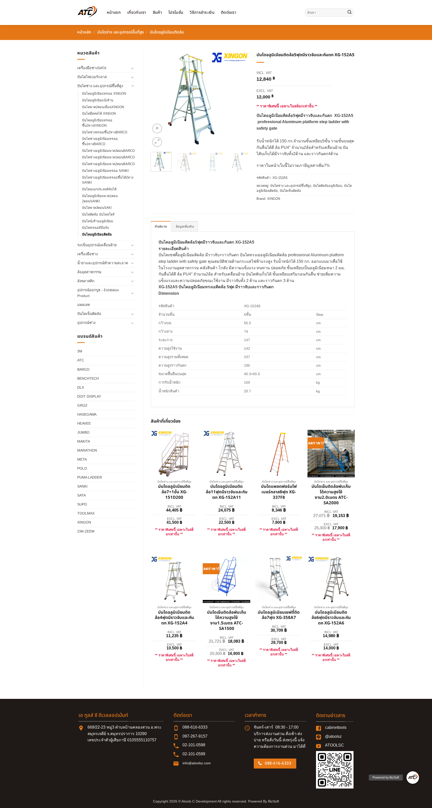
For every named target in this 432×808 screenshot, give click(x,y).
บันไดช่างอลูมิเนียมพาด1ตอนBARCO (108, 157)
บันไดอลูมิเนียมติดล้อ (167, 32)
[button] (157, 128)
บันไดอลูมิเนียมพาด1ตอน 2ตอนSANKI (100, 198)
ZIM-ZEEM (85, 531)
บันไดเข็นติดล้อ (89, 314)
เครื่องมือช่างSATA (91, 68)
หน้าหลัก (84, 32)
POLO (82, 468)
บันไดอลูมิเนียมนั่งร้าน (97, 100)
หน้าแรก (114, 12)
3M (79, 351)
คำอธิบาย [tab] (161, 226)
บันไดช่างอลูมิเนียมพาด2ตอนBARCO (108, 164)
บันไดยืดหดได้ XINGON (99, 113)
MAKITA (83, 441)
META (82, 459)
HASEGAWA (86, 414)
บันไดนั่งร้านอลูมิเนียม (97, 221)
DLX (80, 387)
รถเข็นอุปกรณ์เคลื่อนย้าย (96, 245)
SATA (81, 495)
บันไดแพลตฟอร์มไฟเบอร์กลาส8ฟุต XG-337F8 (279, 492)
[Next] (240, 99)
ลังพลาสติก (85, 281)
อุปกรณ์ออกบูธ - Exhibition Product (98, 293)
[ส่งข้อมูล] (349, 12)
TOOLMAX (85, 513)
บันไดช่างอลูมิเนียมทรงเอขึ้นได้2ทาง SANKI (107, 180)
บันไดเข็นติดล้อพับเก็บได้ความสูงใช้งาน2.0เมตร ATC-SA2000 (331, 495)
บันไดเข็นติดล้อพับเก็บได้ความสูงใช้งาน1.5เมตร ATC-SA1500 (226, 621)
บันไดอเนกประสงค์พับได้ (99, 189)
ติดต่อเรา (228, 12)
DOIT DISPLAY (89, 396)
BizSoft (273, 801)
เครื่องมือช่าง (87, 254)
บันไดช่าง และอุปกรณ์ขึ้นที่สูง (120, 32)
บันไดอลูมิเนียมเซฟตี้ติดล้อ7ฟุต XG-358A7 (279, 615)
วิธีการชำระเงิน (202, 12)
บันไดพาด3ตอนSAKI (97, 208)
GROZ (82, 405)
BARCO (83, 369)
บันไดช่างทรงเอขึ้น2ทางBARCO (104, 132)
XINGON (84, 522)
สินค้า (157, 12)
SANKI (82, 486)
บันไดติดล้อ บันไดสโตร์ (98, 214)
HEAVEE (84, 423)
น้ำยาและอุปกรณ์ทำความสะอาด (102, 263)
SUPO (82, 504)
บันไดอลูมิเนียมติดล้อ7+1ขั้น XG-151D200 (174, 492)
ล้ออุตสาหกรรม (89, 272)
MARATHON (87, 450)
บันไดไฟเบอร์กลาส (92, 77)
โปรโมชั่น (175, 12)
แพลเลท (83, 305)
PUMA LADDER (89, 477)
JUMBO (83, 432)
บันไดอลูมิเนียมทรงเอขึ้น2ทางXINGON (97, 122)
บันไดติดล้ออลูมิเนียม (327, 186)
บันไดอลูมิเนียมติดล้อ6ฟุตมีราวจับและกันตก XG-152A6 (331, 618)
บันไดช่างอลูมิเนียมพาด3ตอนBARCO (108, 151)
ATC (80, 360)
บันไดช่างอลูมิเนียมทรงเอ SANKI (105, 171)
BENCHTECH (88, 378)
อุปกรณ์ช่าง (86, 323)
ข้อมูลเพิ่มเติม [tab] (185, 226)
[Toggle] (133, 68)
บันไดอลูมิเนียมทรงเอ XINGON (104, 93)
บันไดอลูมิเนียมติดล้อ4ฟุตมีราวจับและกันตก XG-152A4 (174, 618)
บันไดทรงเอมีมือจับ (95, 228)
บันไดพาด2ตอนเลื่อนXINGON (103, 107)
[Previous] (159, 99)
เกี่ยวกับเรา (136, 12)
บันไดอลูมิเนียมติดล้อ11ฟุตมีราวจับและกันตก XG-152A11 (227, 492)
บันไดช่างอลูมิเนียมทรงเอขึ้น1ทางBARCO (100, 141)
